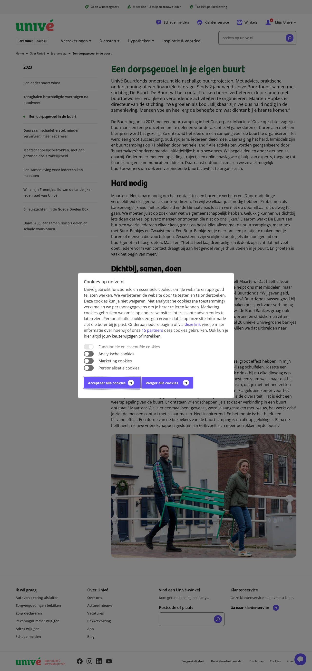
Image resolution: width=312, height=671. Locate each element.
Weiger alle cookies (162, 383)
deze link (193, 324)
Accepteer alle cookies (107, 383)
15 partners (152, 330)
